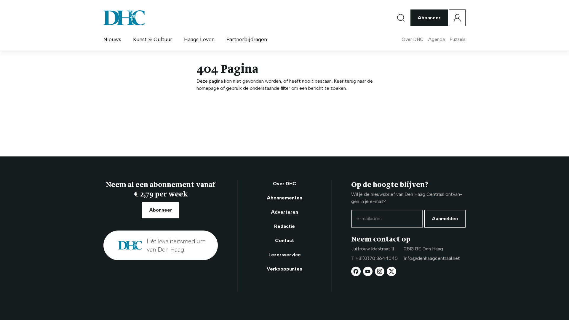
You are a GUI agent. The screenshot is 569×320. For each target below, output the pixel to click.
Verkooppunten (284, 269)
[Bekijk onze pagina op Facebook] (356, 271)
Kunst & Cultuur (152, 39)
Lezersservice (284, 254)
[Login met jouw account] (457, 17)
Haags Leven (199, 39)
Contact (284, 240)
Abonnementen (284, 198)
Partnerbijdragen (246, 39)
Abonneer (429, 17)
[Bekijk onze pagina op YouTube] (368, 271)
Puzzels (458, 39)
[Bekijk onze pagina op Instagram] (379, 271)
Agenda (436, 39)
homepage (207, 88)
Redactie (284, 226)
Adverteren (284, 212)
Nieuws (112, 39)
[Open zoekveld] (401, 17)
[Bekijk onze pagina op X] (391, 271)
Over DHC (412, 39)
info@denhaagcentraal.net (432, 258)
